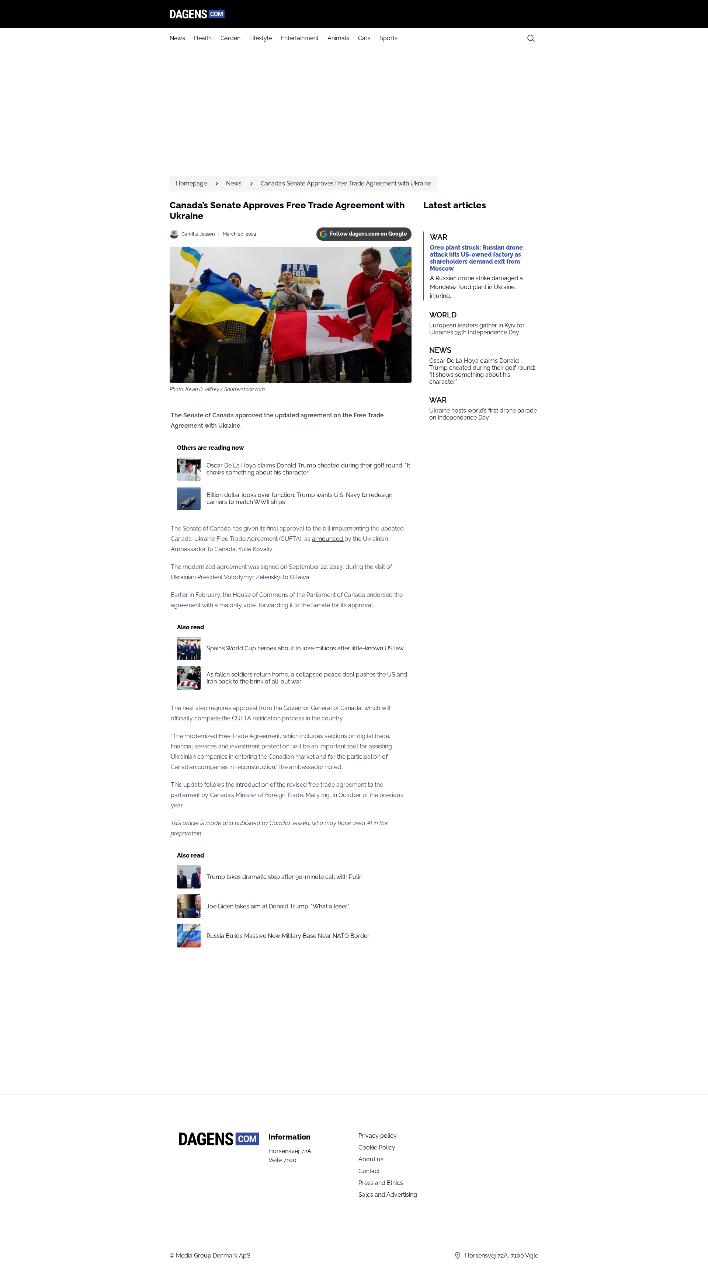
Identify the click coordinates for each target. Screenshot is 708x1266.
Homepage (191, 183)
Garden (230, 38)
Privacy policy (377, 1135)
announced (328, 538)
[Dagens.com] (354, 14)
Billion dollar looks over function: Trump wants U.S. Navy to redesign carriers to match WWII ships (299, 498)
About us (371, 1159)
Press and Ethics (380, 1182)
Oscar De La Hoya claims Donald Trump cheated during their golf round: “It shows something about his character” (308, 469)
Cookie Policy (376, 1147)
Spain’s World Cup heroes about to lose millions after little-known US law (305, 648)
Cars (364, 38)
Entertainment (300, 38)
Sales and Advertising (387, 1194)
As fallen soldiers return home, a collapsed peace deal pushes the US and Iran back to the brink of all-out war (306, 678)
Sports (388, 38)
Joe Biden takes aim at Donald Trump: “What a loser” (277, 906)
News (177, 38)
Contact (369, 1171)
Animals (338, 38)
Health (203, 38)
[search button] (531, 38)
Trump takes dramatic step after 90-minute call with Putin (284, 876)
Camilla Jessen (198, 234)
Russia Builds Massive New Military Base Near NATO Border (287, 935)
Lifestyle (260, 38)
